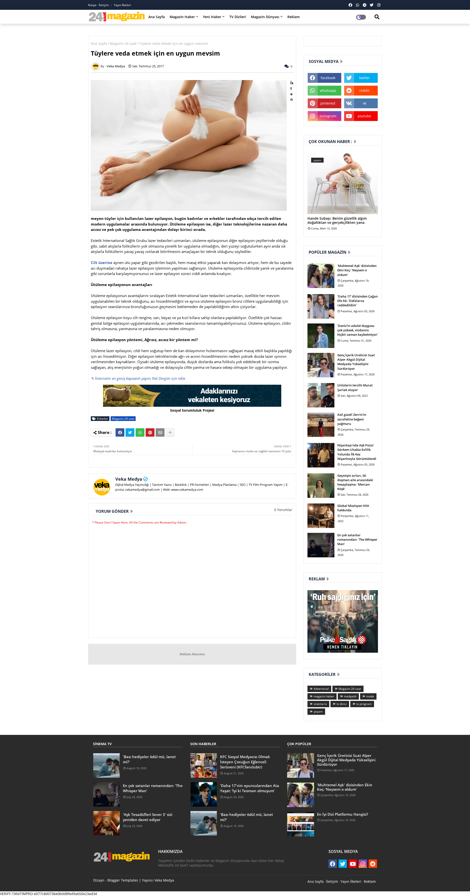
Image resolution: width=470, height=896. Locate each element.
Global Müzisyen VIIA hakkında (353, 507)
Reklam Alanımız (192, 654)
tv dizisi (342, 704)
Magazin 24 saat (123, 43)
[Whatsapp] (140, 432)
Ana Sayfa (156, 16)
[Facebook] (120, 432)
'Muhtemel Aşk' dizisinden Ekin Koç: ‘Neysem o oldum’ (356, 270)
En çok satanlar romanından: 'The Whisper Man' (357, 539)
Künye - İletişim (98, 5)
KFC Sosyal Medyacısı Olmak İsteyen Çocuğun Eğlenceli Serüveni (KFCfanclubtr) (245, 761)
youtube (364, 116)
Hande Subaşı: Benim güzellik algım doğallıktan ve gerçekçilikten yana (337, 220)
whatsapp (328, 90)
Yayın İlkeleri (122, 5)
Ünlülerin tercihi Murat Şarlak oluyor (355, 387)
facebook (328, 77)
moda (370, 696)
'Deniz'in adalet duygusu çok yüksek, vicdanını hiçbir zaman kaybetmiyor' (357, 330)
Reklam (293, 16)
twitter (364, 77)
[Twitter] (130, 432)
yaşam (318, 711)
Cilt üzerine (101, 262)
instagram (328, 116)
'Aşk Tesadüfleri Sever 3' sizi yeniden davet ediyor (147, 817)
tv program (364, 704)
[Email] (160, 432)
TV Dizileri (237, 16)
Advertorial (321, 689)
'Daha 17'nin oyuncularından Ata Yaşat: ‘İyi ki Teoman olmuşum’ (249, 788)
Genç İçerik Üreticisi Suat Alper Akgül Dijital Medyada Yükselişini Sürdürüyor (356, 362)
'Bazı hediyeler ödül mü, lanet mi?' (149, 759)
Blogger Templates (122, 880)
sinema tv (320, 704)
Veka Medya (128, 479)
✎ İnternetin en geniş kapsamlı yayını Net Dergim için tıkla (138, 378)
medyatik (350, 696)
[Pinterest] (150, 432)
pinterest (327, 103)
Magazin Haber (182, 16)
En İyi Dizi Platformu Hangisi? (342, 814)
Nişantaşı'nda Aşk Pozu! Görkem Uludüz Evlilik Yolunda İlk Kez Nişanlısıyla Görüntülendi (356, 452)
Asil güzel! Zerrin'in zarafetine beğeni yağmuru (351, 419)
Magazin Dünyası (265, 16)
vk (364, 103)
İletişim (332, 881)
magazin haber (324, 696)
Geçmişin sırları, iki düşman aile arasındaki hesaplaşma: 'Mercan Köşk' (355, 482)
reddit (364, 90)
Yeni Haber (212, 16)
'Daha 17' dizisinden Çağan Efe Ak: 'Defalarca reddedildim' (357, 300)
